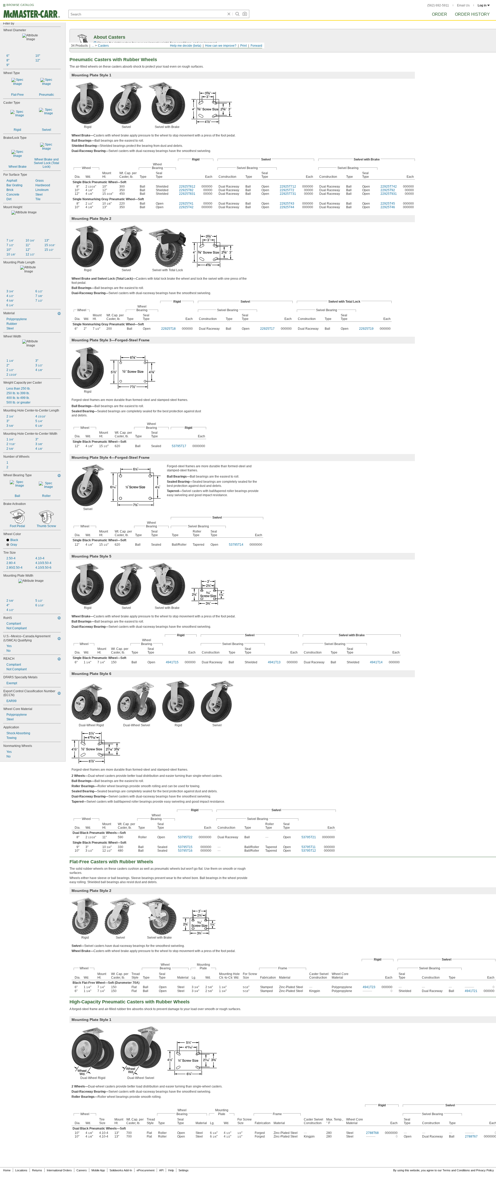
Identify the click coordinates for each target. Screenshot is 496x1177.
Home (7, 1170)
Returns (37, 1170)
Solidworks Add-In (121, 1170)
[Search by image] (244, 14)
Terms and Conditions (456, 1170)
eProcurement (145, 1170)
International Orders (59, 1170)
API (161, 1170)
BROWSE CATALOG (20, 4)
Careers (81, 1170)
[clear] (228, 13)
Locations (21, 1170)
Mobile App (98, 1170)
